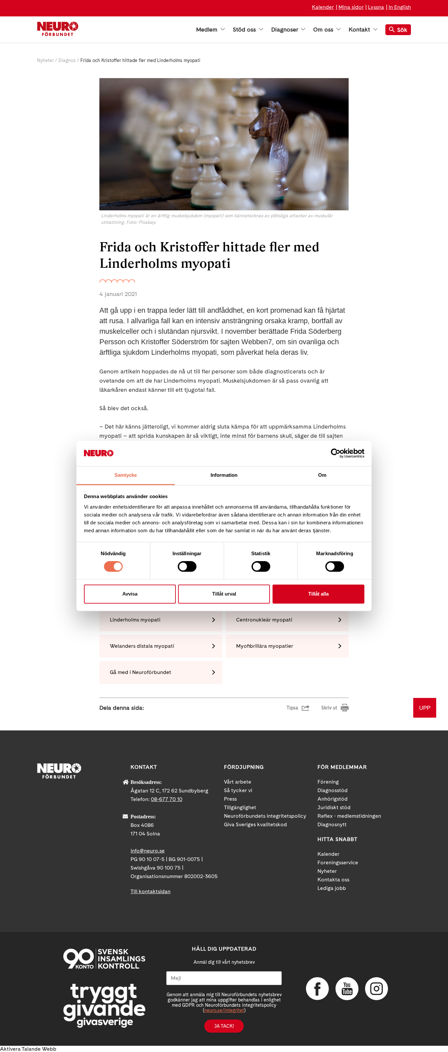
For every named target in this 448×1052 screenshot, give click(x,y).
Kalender (323, 7)
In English (400, 7)
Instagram (376, 988)
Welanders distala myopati (142, 646)
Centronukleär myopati (264, 620)
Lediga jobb (331, 888)
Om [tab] (322, 475)
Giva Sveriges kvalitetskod (255, 824)
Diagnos (67, 60)
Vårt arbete (237, 782)
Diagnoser (285, 29)
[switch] (187, 566)
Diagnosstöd (332, 790)
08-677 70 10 (166, 799)
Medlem (207, 29)
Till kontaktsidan (151, 891)
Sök (402, 29)
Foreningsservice (337, 862)
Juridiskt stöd (334, 807)
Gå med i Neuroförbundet (140, 672)
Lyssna (376, 7)
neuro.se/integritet (224, 1010)
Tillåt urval (224, 594)
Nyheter (45, 60)
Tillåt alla (318, 594)
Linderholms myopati (135, 620)
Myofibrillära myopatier (264, 646)
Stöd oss (245, 29)
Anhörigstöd (332, 799)
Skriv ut (329, 707)
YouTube (347, 988)
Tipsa (292, 707)
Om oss (324, 29)
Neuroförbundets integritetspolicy (265, 816)
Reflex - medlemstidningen (349, 816)
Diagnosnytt (332, 824)
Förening (328, 782)
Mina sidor (351, 7)
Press (230, 799)
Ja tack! (224, 1026)
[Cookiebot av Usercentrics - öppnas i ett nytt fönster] (335, 453)
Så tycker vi (238, 790)
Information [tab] (224, 475)
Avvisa (129, 594)
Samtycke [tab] (125, 475)
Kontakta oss (333, 879)
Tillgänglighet (240, 807)
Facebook (317, 988)
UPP (424, 707)
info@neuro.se (148, 851)
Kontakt (360, 29)
